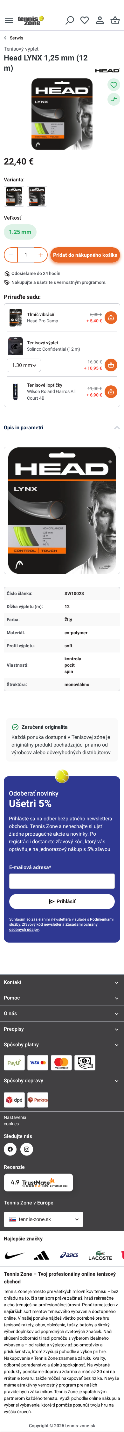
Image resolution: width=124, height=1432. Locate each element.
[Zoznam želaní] (84, 20)
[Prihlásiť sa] (100, 20)
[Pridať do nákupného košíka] (111, 317)
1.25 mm (20, 231)
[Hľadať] (69, 20)
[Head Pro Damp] (15, 317)
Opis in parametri (23, 428)
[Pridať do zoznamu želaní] (113, 84)
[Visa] (37, 1062)
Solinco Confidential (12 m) (53, 349)
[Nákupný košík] (115, 20)
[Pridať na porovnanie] (113, 99)
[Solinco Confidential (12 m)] (15, 345)
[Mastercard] (61, 1062)
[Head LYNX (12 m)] (14, 196)
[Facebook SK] (10, 1149)
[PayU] (14, 1062)
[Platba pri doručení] (84, 1062)
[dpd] (14, 1099)
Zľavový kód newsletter (41, 924)
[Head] (107, 70)
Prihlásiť (66, 901)
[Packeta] (37, 1099)
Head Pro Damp (42, 320)
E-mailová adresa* (30, 867)
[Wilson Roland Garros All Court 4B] (15, 391)
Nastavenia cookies (10, 1120)
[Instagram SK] (26, 1149)
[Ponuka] (9, 20)
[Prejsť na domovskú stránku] (31, 20)
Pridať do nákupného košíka (85, 255)
